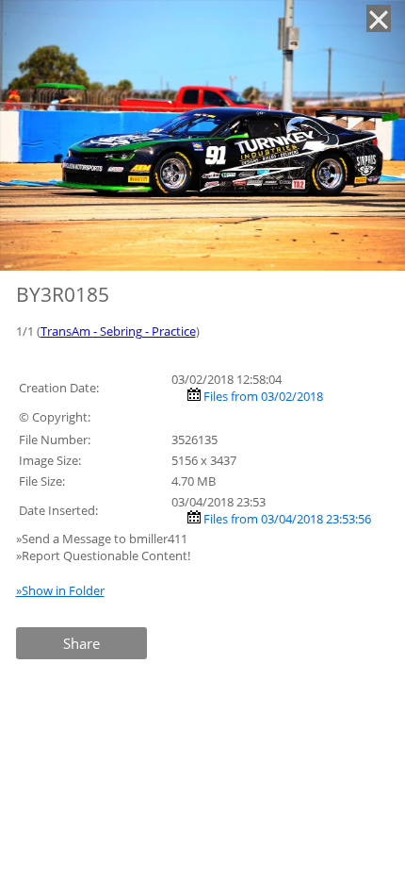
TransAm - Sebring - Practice (118, 331)
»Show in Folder (60, 590)
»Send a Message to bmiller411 (103, 538)
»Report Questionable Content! (103, 555)
